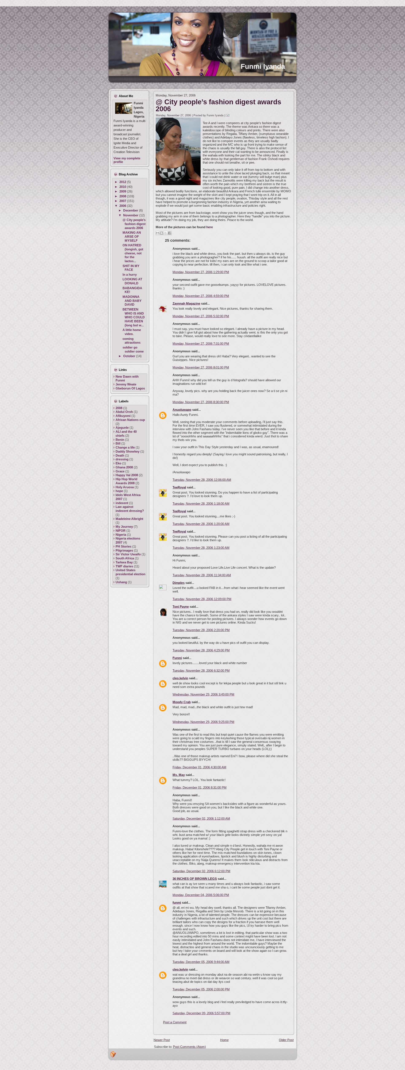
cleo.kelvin (180, 678)
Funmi (177, 658)
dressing (122, 459)
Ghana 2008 (124, 467)
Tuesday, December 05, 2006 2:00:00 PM (201, 989)
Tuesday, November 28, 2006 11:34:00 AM (202, 575)
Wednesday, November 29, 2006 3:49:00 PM (203, 694)
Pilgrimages (124, 550)
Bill (118, 443)
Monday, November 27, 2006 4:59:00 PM (201, 296)
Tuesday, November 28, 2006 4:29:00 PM (201, 650)
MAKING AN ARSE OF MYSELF (132, 236)
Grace (120, 471)
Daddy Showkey (127, 451)
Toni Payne (181, 606)
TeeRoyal (179, 487)
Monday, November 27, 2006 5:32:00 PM (201, 316)
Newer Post (162, 1040)
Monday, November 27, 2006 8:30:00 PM (201, 402)
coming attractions (131, 340)
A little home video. (132, 332)
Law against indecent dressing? (130, 509)
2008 (123, 196)
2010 (123, 187)
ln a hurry (130, 274)
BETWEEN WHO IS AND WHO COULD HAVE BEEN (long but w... (134, 317)
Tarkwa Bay (124, 562)
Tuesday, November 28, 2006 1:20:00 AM (201, 524)
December (131, 210)
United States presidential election (130, 572)
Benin (120, 439)
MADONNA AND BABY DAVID (132, 300)
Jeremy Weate (126, 384)
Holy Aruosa (125, 487)
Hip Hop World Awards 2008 (126, 481)
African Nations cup (130, 420)
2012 (123, 182)
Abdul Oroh (124, 412)
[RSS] (113, 1054)
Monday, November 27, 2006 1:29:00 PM (201, 272)
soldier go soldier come (133, 349)
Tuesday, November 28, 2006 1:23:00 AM (201, 547)
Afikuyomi (123, 416)
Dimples (179, 582)
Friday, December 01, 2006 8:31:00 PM (200, 787)
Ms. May (179, 775)
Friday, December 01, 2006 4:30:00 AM (199, 767)
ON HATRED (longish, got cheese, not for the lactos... (133, 253)
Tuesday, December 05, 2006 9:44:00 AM (201, 962)
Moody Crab (182, 702)
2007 (123, 201)
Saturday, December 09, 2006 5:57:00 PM (201, 1013)
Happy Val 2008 (127, 475)
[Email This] (157, 233)
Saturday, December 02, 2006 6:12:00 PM (201, 871)
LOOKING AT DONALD (132, 281)
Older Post (286, 1040)
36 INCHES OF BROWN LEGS (195, 878)
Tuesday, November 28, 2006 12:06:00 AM (202, 479)
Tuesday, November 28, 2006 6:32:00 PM (201, 670)
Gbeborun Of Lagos (130, 388)
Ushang (121, 582)
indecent (122, 503)
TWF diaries (124, 566)
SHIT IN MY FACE (131, 268)
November (131, 215)
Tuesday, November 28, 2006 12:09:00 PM (202, 599)
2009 (123, 191)
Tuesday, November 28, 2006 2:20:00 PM (201, 630)
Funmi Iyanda (263, 66)
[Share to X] (165, 233)
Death (120, 455)
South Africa (125, 558)
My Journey (124, 526)
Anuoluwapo (182, 409)
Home (224, 1040)
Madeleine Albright (129, 519)
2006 (123, 205)
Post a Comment (174, 1022)
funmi (177, 902)
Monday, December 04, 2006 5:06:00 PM (201, 895)
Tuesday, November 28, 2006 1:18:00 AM (201, 503)
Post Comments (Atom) (189, 1046)
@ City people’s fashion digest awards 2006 (134, 224)
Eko (118, 463)
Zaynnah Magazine (186, 303)
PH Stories (123, 546)
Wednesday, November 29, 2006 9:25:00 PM (203, 722)
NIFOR (121, 530)
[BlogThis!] (161, 233)
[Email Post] (228, 115)
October (129, 356)
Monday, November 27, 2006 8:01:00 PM (201, 367)
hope (119, 491)
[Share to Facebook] (169, 233)
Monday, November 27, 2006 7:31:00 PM (201, 343)
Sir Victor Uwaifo (128, 554)
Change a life (125, 447)
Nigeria (121, 534)
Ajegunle (122, 427)
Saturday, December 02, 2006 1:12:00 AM (201, 818)
